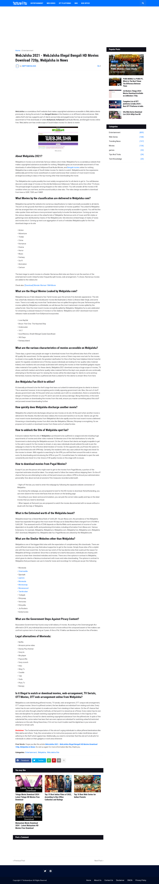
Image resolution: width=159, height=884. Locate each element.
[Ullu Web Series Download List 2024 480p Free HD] (115, 115)
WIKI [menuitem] (76, 3)
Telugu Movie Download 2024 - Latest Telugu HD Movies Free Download (27, 797)
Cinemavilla (23, 571)
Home (17, 50)
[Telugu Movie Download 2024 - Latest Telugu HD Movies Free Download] (28, 783)
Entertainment (27, 50)
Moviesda (22, 581)
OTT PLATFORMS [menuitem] (65, 3)
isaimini (21, 578)
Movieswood (23, 588)
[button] (143, 3)
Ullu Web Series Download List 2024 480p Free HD (132, 113)
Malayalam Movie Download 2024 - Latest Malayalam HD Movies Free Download (26, 825)
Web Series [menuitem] (51, 3)
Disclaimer (120, 880)
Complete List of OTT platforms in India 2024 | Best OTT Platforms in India (133, 103)
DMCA (129, 880)
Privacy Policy (141, 880)
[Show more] (64, 760)
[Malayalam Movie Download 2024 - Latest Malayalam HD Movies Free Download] (28, 812)
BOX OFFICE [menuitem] (85, 3)
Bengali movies (73, 167)
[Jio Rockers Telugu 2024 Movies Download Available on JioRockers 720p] (115, 94)
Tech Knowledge (126, 159)
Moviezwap (23, 585)
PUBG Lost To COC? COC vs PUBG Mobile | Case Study (124, 67)
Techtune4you (27, 880)
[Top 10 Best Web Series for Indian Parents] (87, 783)
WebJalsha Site (53, 752)
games (126, 150)
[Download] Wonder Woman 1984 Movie (40, 285)
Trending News (126, 141)
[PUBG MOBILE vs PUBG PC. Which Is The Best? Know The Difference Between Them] (115, 82)
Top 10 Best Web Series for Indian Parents (85, 795)
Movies (126, 146)
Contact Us (108, 880)
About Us (97, 880)
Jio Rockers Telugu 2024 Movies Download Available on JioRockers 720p (133, 93)
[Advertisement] (79, 27)
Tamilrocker (23, 592)
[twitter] (45, 871)
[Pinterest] (54, 760)
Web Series (126, 137)
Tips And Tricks (126, 154)
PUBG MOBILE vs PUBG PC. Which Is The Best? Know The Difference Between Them (133, 82)
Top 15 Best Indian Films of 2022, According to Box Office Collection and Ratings (58, 797)
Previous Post (19, 861)
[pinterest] (50, 871)
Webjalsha (42, 752)
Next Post (98, 861)
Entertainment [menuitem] (37, 3)
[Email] (59, 760)
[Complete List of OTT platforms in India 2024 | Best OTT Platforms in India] (115, 104)
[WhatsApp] (49, 760)
